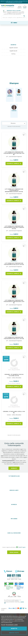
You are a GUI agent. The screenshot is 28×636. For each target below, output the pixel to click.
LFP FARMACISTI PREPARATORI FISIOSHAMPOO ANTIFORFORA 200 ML (14, 153)
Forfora (13, 53)
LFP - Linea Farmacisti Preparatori (14, 156)
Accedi (19, 6)
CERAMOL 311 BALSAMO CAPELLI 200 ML (14, 412)
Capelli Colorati (13, 47)
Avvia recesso (14, 552)
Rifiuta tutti (14, 633)
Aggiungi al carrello (14, 163)
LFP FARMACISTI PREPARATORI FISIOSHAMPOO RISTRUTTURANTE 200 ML (14, 227)
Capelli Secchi (13, 50)
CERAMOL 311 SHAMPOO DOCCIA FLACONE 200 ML (14, 375)
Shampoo (13, 44)
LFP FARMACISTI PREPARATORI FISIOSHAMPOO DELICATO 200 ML (14, 264)
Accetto (14, 628)
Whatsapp (20, 571)
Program (23, 547)
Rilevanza (18, 123)
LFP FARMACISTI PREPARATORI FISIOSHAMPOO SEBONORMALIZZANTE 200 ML (14, 190)
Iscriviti (14, 468)
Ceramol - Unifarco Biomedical (14, 377)
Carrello (25, 6)
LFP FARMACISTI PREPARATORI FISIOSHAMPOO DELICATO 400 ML (14, 338)
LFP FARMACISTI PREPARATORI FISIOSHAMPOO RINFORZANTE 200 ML (14, 301)
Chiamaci (9, 571)
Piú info (3, 624)
